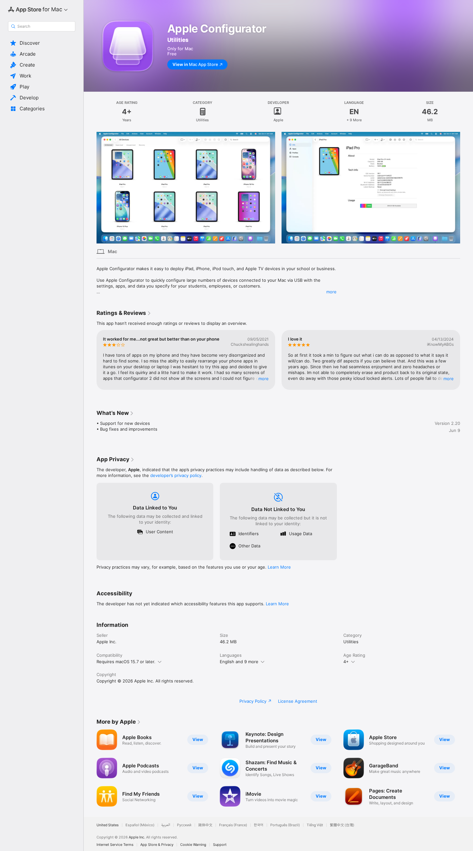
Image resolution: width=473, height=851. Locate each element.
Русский (184, 825)
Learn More (279, 567)
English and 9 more (239, 661)
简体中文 (205, 825)
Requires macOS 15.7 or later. (126, 661)
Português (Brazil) (285, 825)
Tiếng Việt (315, 825)
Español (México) (139, 825)
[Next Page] (466, 187)
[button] (41, 43)
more (331, 291)
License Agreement (297, 701)
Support (220, 844)
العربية (165, 825)
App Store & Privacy (156, 844)
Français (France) (233, 825)
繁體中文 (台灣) (342, 825)
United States (108, 825)
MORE (263, 378)
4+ (346, 661)
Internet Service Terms (115, 844)
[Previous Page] (90, 187)
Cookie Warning (193, 844)
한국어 (259, 825)
